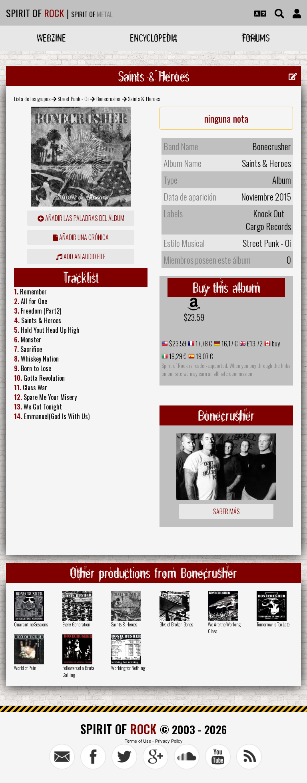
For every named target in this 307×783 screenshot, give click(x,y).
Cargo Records (268, 226)
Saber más (226, 511)
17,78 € (203, 343)
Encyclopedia (153, 37)
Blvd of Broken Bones (176, 624)
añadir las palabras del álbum (84, 218)
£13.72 (254, 343)
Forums (256, 37)
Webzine (51, 37)
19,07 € (204, 356)
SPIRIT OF (35, 13)
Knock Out (268, 213)
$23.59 (194, 317)
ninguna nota (226, 118)
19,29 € (177, 356)
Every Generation (76, 624)
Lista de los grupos (32, 98)
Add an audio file (84, 256)
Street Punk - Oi (73, 98)
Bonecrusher (108, 98)
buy (275, 343)
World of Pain (25, 667)
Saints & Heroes (124, 624)
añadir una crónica (83, 237)
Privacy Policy (169, 740)
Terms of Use (138, 740)
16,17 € (229, 343)
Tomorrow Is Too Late (273, 624)
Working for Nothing (128, 667)
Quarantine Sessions (31, 624)
